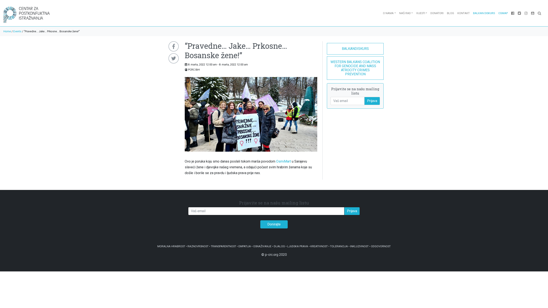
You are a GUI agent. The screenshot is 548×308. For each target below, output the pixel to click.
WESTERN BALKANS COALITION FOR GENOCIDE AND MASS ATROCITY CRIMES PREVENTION (355, 68)
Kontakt (463, 13)
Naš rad (405, 13)
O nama (388, 13)
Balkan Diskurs (484, 13)
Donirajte (274, 224)
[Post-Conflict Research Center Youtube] (532, 13)
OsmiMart (283, 161)
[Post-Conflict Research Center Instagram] (526, 13)
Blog (450, 13)
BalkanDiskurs (355, 49)
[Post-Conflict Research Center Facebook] (512, 13)
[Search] (539, 13)
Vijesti (420, 13)
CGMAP (503, 13)
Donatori (437, 13)
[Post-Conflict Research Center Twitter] (519, 13)
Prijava (372, 101)
